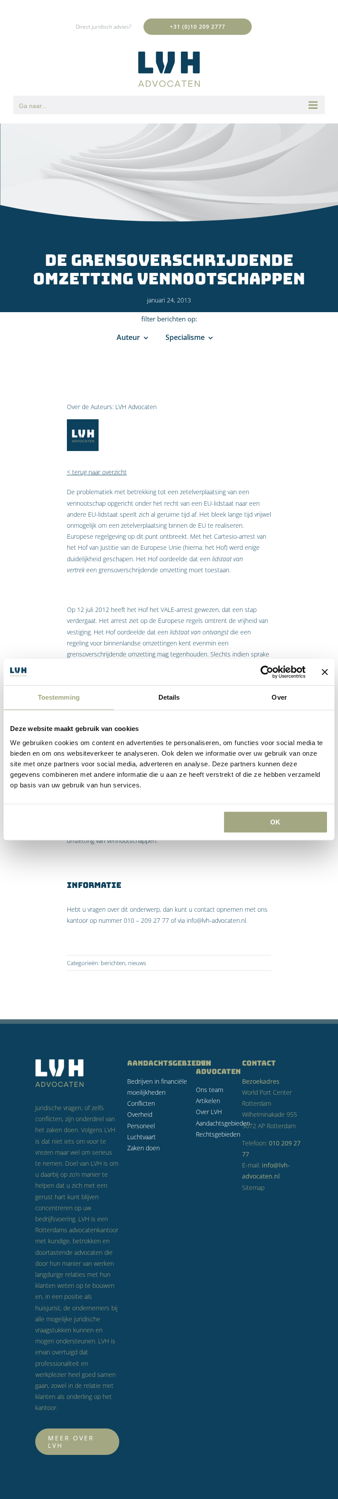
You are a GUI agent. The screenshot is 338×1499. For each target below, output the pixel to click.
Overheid (139, 1114)
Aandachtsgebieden (223, 1123)
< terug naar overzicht (97, 472)
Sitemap (253, 1187)
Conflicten (141, 1103)
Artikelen (208, 1100)
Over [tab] (279, 697)
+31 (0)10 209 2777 (197, 26)
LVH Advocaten (136, 407)
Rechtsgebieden (218, 1134)
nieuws (137, 963)
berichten (113, 963)
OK (275, 822)
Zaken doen (143, 1148)
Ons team (209, 1089)
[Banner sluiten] (325, 672)
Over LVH (209, 1111)
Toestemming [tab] (59, 697)
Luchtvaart (141, 1137)
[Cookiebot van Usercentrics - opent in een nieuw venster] (266, 672)
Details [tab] (169, 697)
